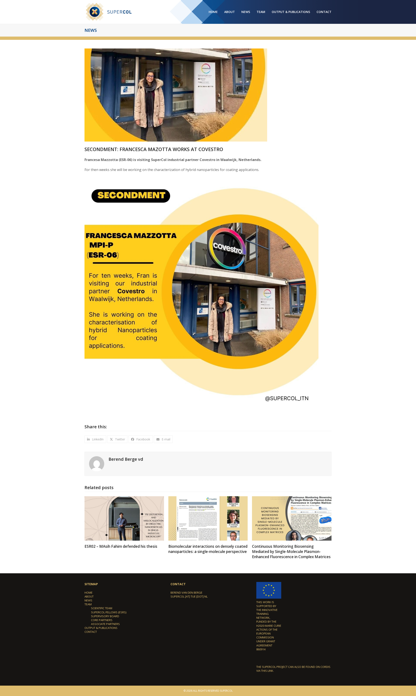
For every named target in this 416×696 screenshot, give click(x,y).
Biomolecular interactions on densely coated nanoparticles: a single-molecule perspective (207, 549)
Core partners (101, 620)
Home (88, 592)
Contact (90, 632)
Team (88, 604)
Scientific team (101, 608)
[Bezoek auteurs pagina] (96, 463)
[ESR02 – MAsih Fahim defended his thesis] (124, 518)
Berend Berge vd (126, 459)
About (89, 596)
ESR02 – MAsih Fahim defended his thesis (120, 546)
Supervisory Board (105, 616)
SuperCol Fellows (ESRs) (108, 612)
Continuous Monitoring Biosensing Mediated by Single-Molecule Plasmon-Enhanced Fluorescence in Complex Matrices (291, 551)
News (88, 600)
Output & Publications (100, 628)
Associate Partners (105, 624)
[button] (95, 439)
